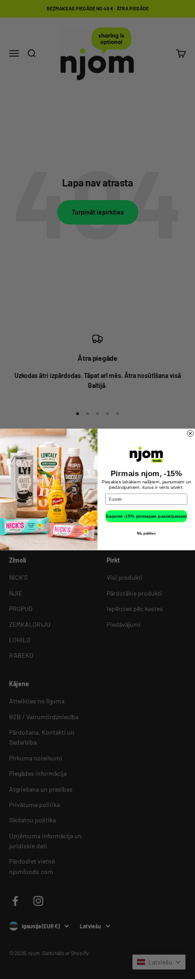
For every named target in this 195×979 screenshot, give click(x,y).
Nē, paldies (146, 533)
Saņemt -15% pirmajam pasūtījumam (146, 516)
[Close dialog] (190, 433)
